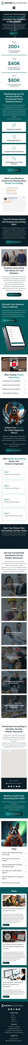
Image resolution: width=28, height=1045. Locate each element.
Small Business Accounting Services (14, 1032)
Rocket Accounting (12, 188)
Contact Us (14, 1021)
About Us (13, 1017)
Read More (6, 924)
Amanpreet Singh (12, 198)
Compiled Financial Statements (14, 1030)
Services (13, 1019)
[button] (14, 8)
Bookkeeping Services (14, 1028)
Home (12, 1015)
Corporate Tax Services (14, 1026)
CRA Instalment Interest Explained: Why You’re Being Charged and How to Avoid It (13, 946)
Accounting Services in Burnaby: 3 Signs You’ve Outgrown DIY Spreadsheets (13, 984)
